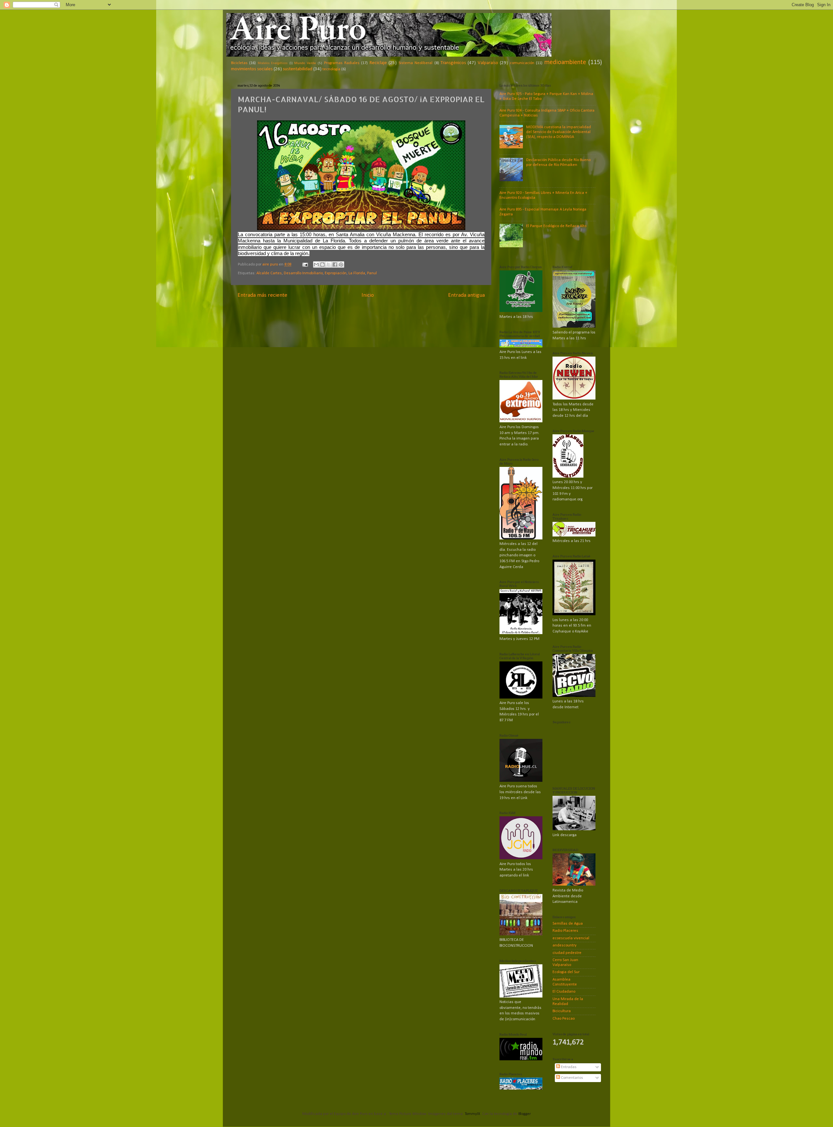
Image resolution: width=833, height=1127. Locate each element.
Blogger (524, 1114)
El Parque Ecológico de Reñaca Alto (556, 226)
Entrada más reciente (262, 295)
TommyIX (472, 1114)
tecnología (331, 69)
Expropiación (336, 273)
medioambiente (565, 62)
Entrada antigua (466, 295)
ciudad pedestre (567, 953)
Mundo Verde (305, 63)
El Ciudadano (564, 992)
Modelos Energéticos (273, 63)
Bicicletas (239, 63)
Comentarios (571, 1078)
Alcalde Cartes (269, 273)
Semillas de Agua (568, 924)
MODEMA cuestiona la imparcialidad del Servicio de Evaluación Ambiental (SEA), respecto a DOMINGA (558, 132)
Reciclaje (378, 63)
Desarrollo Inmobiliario (303, 273)
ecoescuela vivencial (571, 938)
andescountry (565, 945)
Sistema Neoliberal (415, 63)
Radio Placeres (565, 931)
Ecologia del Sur (566, 972)
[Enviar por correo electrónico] (316, 264)
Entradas (568, 1067)
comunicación (522, 63)
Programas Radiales (342, 63)
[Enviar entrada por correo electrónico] (304, 264)
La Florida (356, 273)
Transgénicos (453, 63)
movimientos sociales (252, 69)
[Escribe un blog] (322, 264)
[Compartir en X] (328, 264)
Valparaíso (488, 63)
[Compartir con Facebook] (335, 264)
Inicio (368, 295)
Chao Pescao (564, 1019)
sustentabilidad (297, 69)
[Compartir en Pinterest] (341, 264)
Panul (372, 273)
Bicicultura (562, 1011)
